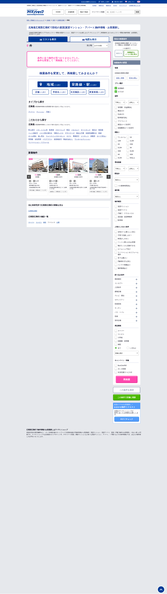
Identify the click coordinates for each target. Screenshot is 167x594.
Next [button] (109, 177)
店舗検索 (71, 12)
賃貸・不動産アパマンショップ (35, 20)
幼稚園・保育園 (123, 341)
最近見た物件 (118, 2)
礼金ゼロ (121, 114)
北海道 (48, 20)
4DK (131, 154)
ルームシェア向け (124, 249)
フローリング (60, 130)
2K (119, 144)
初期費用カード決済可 (126, 128)
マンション (40, 112)
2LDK (120, 147)
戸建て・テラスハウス (126, 213)
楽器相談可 (58, 139)
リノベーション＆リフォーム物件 (128, 253)
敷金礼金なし (68, 139)
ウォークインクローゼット (55, 136)
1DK (119, 141)
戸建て (48, 112)
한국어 (115, 5)
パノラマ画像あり (124, 265)
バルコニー (75, 130)
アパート (31, 112)
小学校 (120, 337)
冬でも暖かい (122, 258)
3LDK (132, 151)
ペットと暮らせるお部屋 (126, 242)
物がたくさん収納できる (126, 246)
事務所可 (76, 136)
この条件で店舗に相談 (127, 397)
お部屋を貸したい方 (134, 5)
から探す (54, 84)
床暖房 (92, 136)
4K (119, 154)
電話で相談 (84, 12)
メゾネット (85, 136)
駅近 (68, 130)
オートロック (85, 130)
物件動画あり (122, 268)
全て (119, 348)
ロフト (69, 136)
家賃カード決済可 (124, 124)
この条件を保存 (127, 390)
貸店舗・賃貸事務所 (125, 217)
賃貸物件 (121, 88)
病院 (44, 222)
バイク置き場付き (46, 133)
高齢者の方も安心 (124, 261)
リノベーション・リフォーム (38, 142)
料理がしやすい (123, 239)
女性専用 (38, 139)
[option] (37, 177)
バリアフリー (47, 139)
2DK (131, 144)
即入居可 (31, 130)
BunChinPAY (122, 365)
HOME (58, 12)
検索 (137, 12)
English (94, 5)
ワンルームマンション (82, 139)
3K (131, 147)
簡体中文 (101, 5)
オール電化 (32, 136)
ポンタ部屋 (122, 369)
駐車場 (51, 130)
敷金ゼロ (121, 111)
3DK (119, 151)
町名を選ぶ (133, 78)
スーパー (31, 222)
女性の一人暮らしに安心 (126, 232)
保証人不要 (80, 133)
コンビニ (39, 222)
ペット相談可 (33, 133)
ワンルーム (122, 137)
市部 (53, 20)
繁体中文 (108, 5)
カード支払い (101, 136)
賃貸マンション (123, 206)
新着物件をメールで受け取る (131, 53)
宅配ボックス (58, 133)
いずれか (133, 348)
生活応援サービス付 (125, 372)
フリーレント (122, 121)
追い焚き (41, 136)
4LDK (120, 158)
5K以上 (132, 158)
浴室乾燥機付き (91, 133)
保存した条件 (105, 2)
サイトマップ (123, 5)
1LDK (132, 141)
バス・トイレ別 (41, 130)
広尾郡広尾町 (61, 20)
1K (131, 137)
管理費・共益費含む (125, 107)
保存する (119, 53)
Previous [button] (29, 177)
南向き (94, 130)
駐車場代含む (122, 117)
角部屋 (100, 130)
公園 (57, 222)
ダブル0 (120, 92)
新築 (100, 133)
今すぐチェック (126, 419)
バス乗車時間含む (124, 186)
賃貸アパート (122, 210)
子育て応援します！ (125, 235)
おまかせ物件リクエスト (88, 1)
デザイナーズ (70, 133)
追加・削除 (120, 78)
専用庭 (30, 139)
